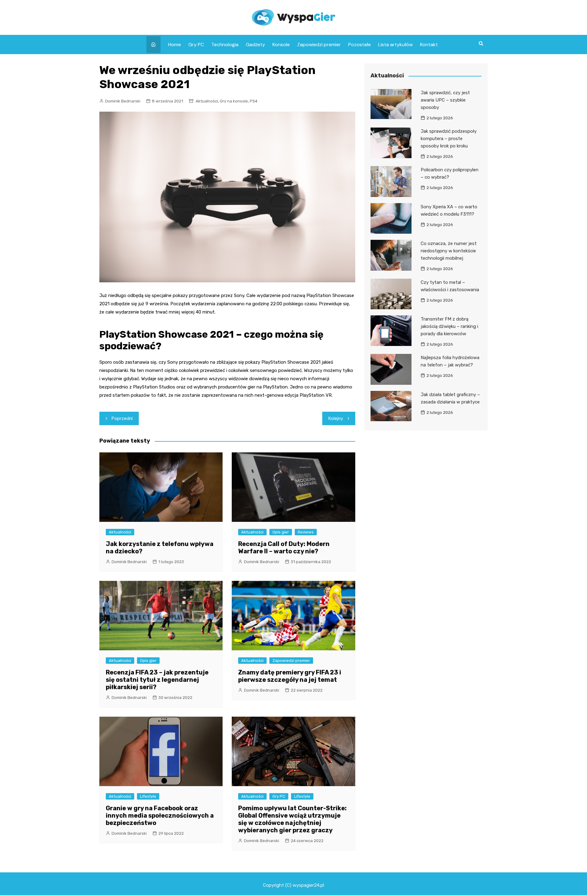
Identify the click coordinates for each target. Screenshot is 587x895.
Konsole (281, 44)
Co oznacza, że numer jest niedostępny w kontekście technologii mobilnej (449, 251)
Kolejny (335, 418)
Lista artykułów (395, 44)
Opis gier (280, 532)
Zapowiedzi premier (319, 44)
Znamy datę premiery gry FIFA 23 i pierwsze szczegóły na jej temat (289, 676)
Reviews (306, 532)
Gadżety (255, 44)
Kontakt (429, 44)
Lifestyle (148, 796)
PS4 (253, 101)
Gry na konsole (234, 101)
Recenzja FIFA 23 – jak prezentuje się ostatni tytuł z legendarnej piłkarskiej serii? (157, 680)
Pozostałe (359, 44)
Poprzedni (122, 418)
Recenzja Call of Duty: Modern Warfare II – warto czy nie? (284, 547)
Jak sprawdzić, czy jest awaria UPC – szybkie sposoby (445, 100)
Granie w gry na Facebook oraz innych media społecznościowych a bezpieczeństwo (160, 815)
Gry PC (196, 44)
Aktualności (207, 101)
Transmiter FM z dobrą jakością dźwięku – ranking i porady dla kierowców (449, 326)
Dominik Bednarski (122, 101)
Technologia (224, 44)
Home (174, 44)
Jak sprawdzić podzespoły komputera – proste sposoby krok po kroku (449, 138)
